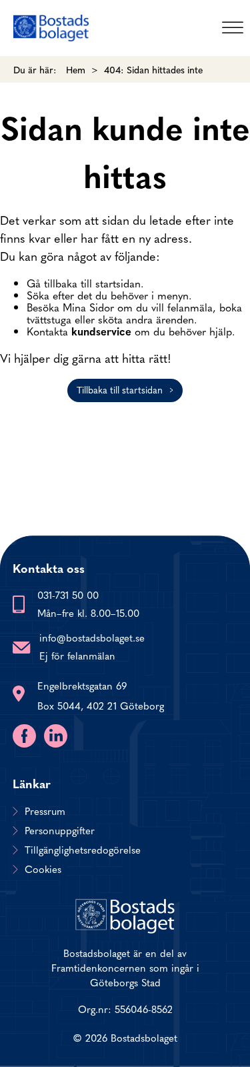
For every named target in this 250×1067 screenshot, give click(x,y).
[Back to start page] (51, 28)
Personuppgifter (60, 830)
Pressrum (45, 811)
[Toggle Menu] (232, 27)
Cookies (43, 869)
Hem (75, 69)
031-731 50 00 (68, 595)
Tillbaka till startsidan (120, 389)
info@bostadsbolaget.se (92, 637)
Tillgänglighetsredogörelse (83, 850)
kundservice (101, 330)
